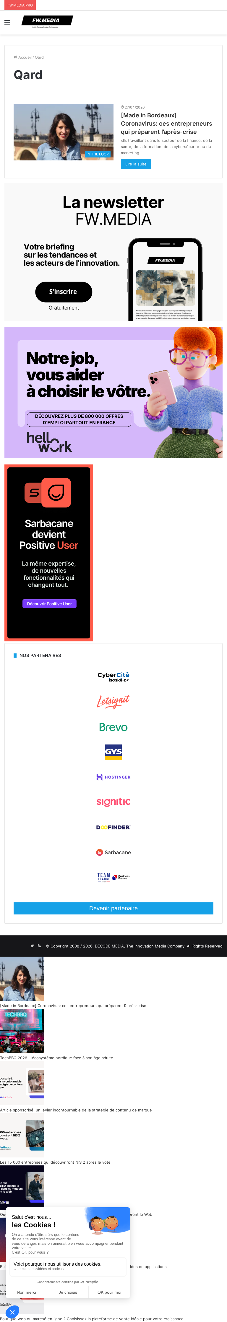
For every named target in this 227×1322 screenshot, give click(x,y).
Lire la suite (136, 164)
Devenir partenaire (113, 908)
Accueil (24, 57)
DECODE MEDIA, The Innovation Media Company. (140, 946)
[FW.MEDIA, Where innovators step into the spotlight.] (47, 22)
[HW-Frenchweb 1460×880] (113, 456)
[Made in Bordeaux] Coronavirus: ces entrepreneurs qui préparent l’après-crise (166, 123)
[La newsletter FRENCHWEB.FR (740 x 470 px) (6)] (113, 319)
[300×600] (48, 640)
